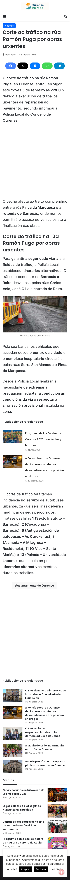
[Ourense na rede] (35, 6)
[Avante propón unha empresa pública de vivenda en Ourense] (12, 766)
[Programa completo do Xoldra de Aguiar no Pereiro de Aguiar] (57, 843)
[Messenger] (35, 66)
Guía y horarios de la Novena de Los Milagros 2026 (23, 792)
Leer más (57, 869)
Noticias (9, 25)
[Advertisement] (35, 162)
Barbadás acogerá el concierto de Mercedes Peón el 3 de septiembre (23, 825)
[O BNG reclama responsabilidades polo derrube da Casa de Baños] (12, 733)
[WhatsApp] (47, 66)
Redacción (10, 54)
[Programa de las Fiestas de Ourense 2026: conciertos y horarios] (12, 436)
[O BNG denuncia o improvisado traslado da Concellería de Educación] (12, 695)
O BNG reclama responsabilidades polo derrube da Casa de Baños (42, 732)
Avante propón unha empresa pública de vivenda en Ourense (45, 763)
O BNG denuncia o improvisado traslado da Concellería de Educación (45, 694)
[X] (22, 66)
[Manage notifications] (61, 872)
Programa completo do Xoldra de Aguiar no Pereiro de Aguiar (23, 840)
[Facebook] (10, 66)
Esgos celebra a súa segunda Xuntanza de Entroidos (22, 807)
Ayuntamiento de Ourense (35, 585)
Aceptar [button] (25, 869)
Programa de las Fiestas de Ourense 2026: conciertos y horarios (43, 439)
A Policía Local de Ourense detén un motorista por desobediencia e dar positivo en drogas (44, 713)
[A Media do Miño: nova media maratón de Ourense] (12, 750)
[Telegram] (59, 66)
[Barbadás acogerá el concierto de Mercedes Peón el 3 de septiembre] (57, 826)
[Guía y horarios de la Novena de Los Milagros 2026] (57, 795)
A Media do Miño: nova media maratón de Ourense (44, 747)
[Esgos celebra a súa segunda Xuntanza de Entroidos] (57, 810)
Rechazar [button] (41, 869)
